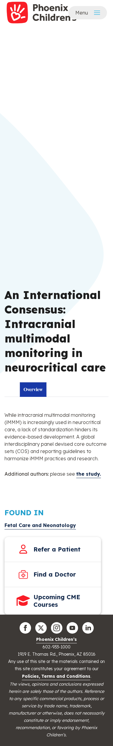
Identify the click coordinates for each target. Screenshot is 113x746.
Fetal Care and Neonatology (40, 525)
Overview (33, 389)
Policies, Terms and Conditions (56, 676)
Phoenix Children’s (56, 639)
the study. (88, 474)
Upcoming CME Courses (56, 600)
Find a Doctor (54, 574)
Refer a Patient (56, 549)
